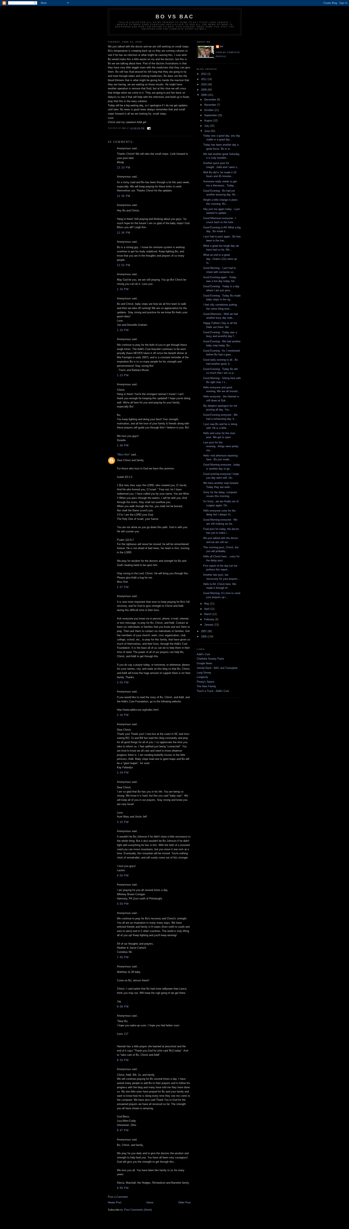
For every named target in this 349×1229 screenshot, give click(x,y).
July (207, 125)
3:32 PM (123, 822)
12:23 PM (123, 167)
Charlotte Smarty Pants (210, 658)
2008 (204, 94)
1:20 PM (123, 330)
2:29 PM (123, 772)
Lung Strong (204, 672)
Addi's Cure (203, 654)
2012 (204, 73)
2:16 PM (123, 714)
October (209, 110)
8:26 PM (123, 1060)
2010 (204, 84)
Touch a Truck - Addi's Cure (213, 690)
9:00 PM (123, 1187)
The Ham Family (206, 686)
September (211, 115)
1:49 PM (123, 445)
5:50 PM (123, 903)
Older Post (184, 1202)
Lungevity (202, 677)
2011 (204, 79)
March (208, 614)
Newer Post (114, 1202)
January (209, 624)
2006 (204, 636)
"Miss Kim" (123, 454)
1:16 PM (123, 289)
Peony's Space (205, 681)
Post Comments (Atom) (138, 1209)
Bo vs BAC (175, 17)
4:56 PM (123, 875)
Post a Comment (118, 1196)
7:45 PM (123, 957)
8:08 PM (123, 1006)
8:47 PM (123, 1130)
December (210, 99)
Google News (204, 663)
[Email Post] (148, 128)
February (209, 619)
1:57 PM (123, 587)
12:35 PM (123, 195)
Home (149, 1202)
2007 (204, 631)
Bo (221, 46)
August (208, 120)
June (207, 131)
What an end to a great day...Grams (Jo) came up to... (220, 258)
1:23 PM (123, 375)
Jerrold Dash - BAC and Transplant (217, 667)
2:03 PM (123, 682)
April (207, 608)
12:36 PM (123, 232)
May (207, 603)
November (210, 104)
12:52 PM (123, 265)
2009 (204, 89)
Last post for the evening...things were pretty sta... (221, 446)
